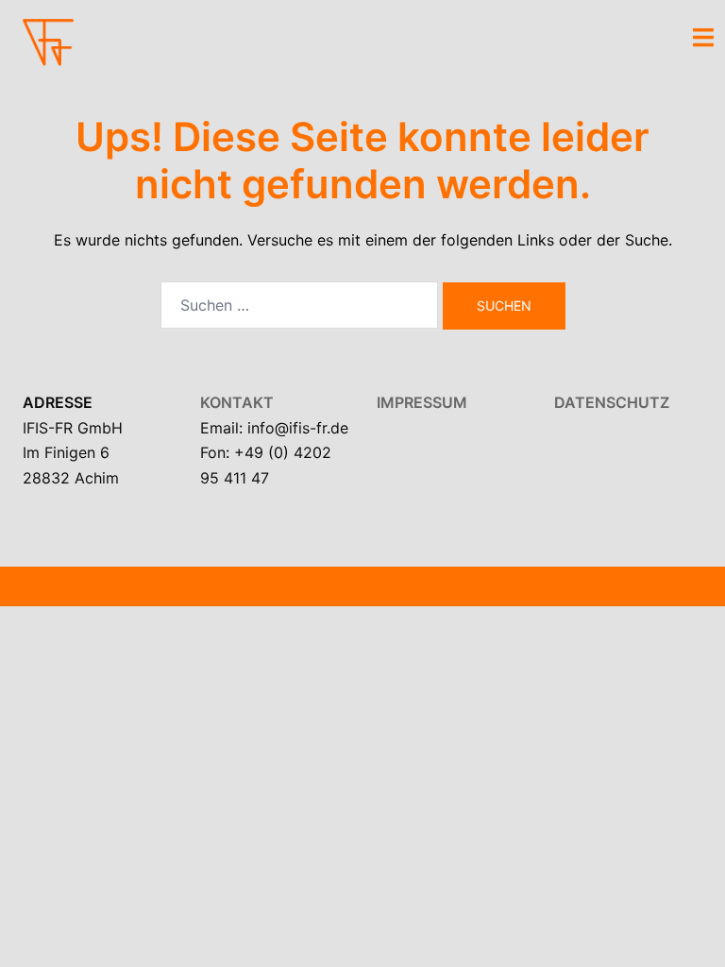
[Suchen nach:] (299, 305)
